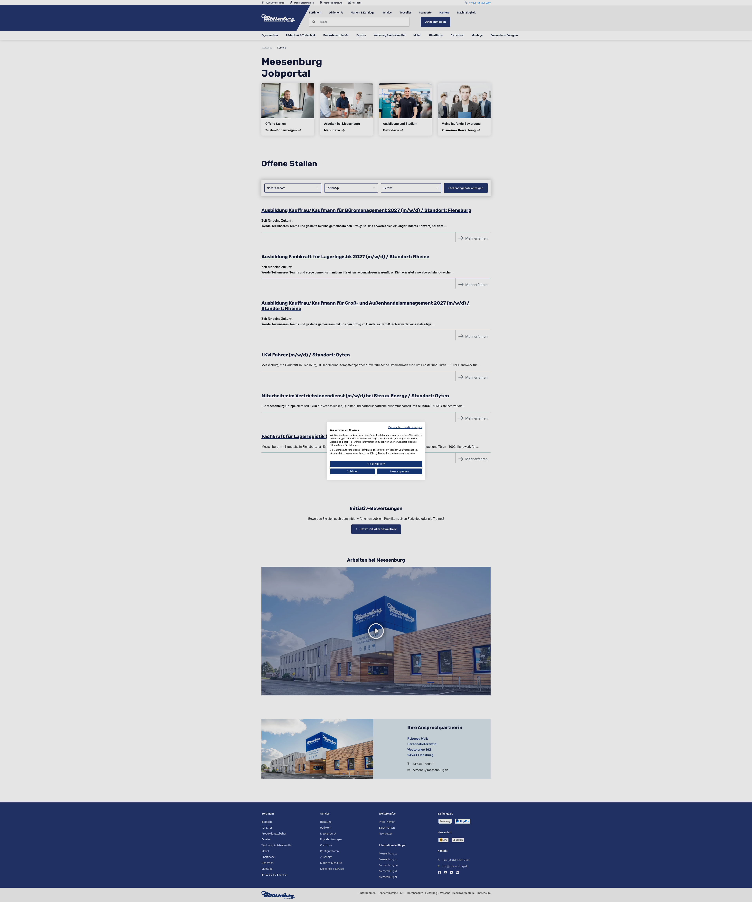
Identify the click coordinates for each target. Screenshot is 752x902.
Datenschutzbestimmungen (405, 427)
